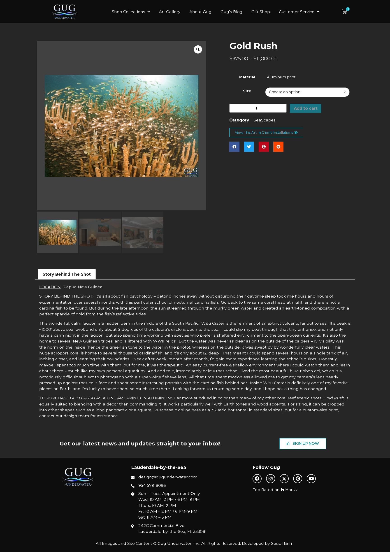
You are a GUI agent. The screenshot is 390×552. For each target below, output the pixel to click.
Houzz (291, 489)
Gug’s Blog (231, 11)
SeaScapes (265, 120)
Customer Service (296, 11)
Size (247, 91)
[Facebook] (257, 478)
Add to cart (306, 108)
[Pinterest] (297, 478)
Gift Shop (260, 11)
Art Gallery (169, 11)
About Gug (200, 11)
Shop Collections (128, 11)
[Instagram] (270, 478)
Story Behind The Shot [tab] (67, 274)
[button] (345, 11)
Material (247, 77)
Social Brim (282, 543)
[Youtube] (311, 478)
